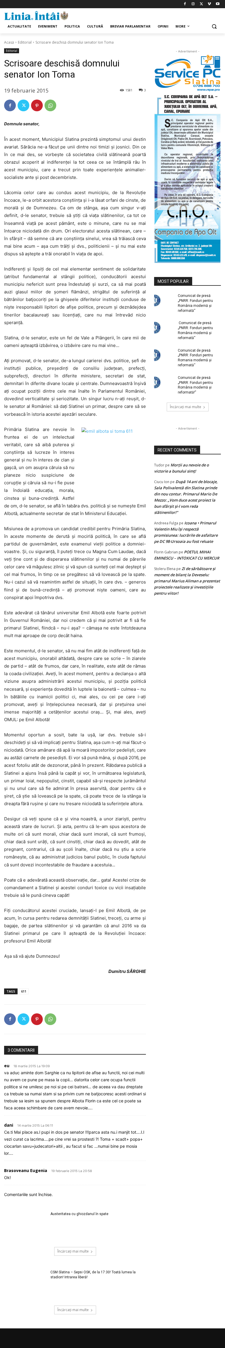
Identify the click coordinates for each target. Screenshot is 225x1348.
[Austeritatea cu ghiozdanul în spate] (25, 1226)
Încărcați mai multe (73, 1251)
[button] (214, 26)
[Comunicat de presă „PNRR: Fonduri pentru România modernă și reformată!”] (164, 382)
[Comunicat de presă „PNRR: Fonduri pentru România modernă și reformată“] (164, 300)
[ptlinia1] (187, 73)
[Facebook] (185, 4)
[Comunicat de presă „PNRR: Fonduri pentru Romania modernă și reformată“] (164, 355)
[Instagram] (193, 4)
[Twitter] (201, 4)
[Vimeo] (209, 4)
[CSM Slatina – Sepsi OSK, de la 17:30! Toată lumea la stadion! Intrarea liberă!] (25, 1285)
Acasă (9, 42)
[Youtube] (217, 4)
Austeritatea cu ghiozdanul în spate (79, 1214)
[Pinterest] (37, 105)
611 (23, 991)
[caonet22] (187, 177)
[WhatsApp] (50, 105)
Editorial (25, 42)
